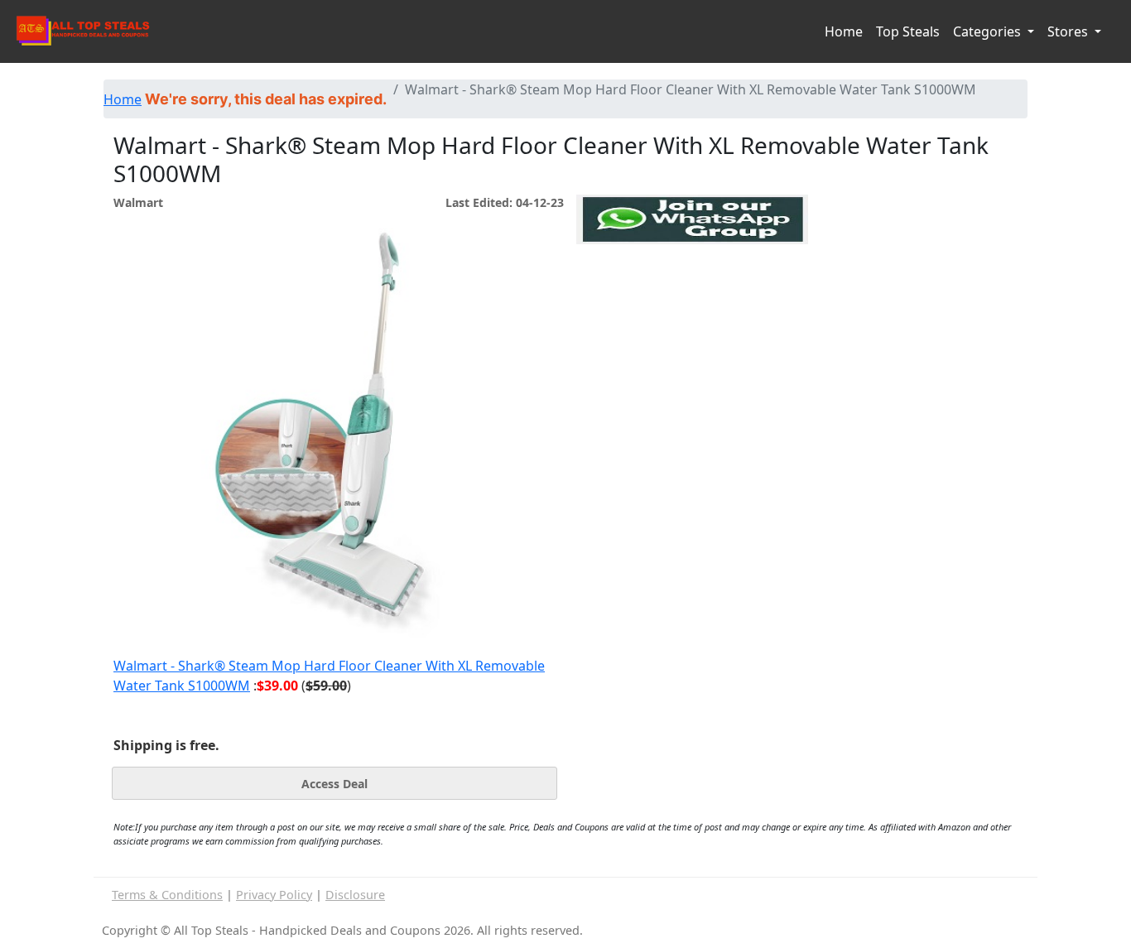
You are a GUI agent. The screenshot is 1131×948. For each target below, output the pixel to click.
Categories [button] (988, 31)
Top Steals (908, 31)
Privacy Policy (274, 894)
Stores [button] (1069, 31)
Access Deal (334, 784)
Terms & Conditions (167, 894)
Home (844, 31)
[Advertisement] (692, 320)
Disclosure (355, 894)
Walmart (138, 202)
